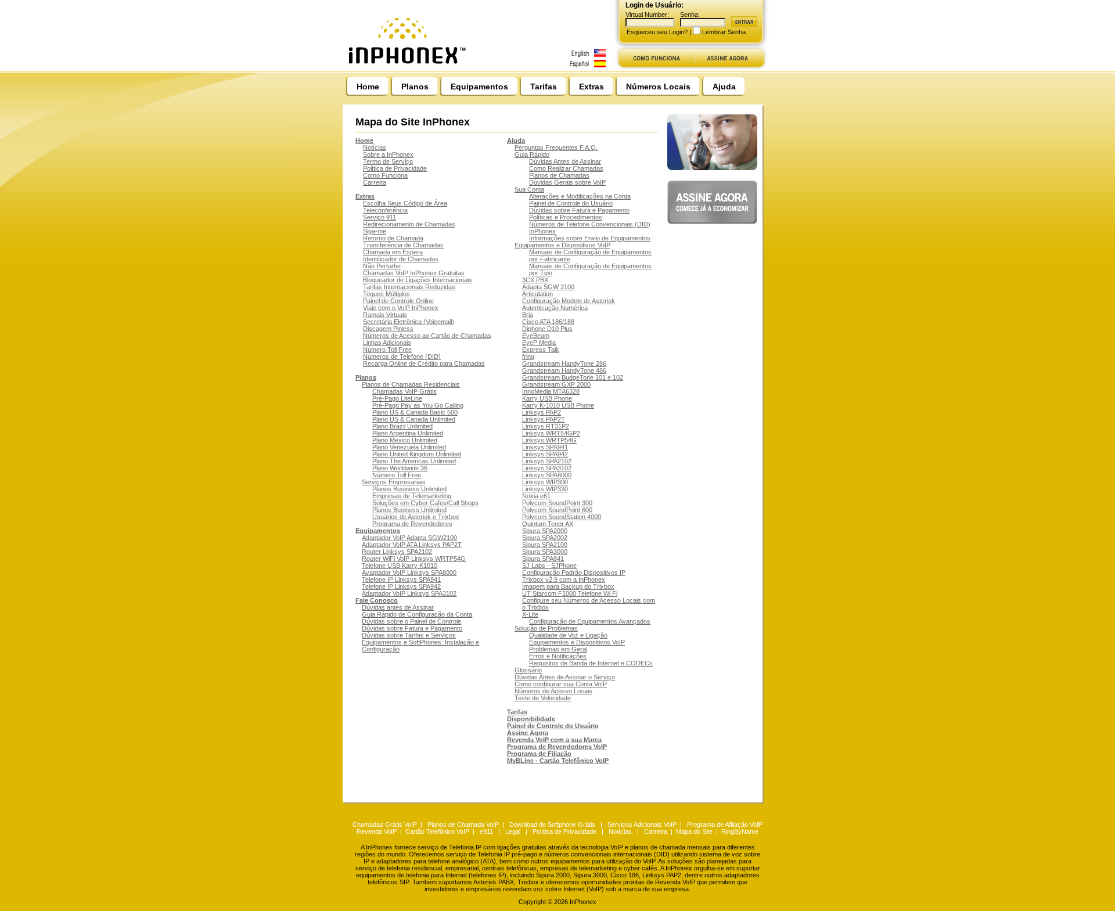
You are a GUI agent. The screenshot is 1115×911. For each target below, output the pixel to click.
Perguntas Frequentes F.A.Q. (556, 147)
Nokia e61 (536, 495)
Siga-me (374, 231)
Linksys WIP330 (545, 488)
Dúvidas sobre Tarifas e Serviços (409, 635)
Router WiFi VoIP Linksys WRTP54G (414, 558)
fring (528, 356)
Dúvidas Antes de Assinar (565, 161)
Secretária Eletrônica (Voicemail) (408, 321)
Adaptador (377, 593)
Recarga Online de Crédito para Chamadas (424, 363)
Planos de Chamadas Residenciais (411, 384)
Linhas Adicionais (387, 342)
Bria (527, 314)
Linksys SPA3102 (546, 467)
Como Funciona (385, 175)
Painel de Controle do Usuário (571, 203)
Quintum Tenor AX (547, 523)
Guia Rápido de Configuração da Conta (417, 614)
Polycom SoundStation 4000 (561, 516)
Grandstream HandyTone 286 (564, 363)
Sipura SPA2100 (544, 544)
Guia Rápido (532, 154)
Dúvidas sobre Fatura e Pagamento (412, 628)
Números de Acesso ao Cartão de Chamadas (427, 335)
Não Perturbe (382, 265)
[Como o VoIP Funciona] (654, 68)
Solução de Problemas (546, 628)
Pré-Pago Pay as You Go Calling (417, 405)
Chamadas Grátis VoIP (385, 824)
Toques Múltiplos (386, 293)
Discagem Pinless (388, 328)
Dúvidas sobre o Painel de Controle (411, 621)
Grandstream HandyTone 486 (564, 370)
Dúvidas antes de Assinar (398, 607)
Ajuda (724, 86)
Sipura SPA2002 (544, 537)
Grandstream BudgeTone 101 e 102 (572, 377)
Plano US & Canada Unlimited (413, 419)
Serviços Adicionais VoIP (642, 824)
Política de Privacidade (395, 168)
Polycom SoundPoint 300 (557, 502)
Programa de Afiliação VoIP (724, 824)
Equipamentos (479, 86)
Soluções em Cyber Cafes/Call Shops (425, 502)
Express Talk (540, 349)
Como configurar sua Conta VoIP (561, 683)
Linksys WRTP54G (549, 440)
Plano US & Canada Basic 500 (415, 412)
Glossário (528, 670)
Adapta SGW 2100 (548, 286)
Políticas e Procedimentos (565, 217)
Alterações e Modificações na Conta (580, 196)
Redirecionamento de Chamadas (409, 224)
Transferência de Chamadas (403, 245)
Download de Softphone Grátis (552, 824)
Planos (415, 86)
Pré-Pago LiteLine (397, 398)
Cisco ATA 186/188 (548, 321)
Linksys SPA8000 (546, 474)
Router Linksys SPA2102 (397, 551)
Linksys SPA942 (545, 454)
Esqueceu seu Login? (657, 31)
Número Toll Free (387, 349)
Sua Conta (529, 189)
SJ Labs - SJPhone (549, 565)
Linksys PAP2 (541, 412)
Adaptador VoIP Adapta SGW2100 (409, 537)
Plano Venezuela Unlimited (409, 447)
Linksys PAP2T (543, 419)
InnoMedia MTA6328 (551, 391)
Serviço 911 (379, 217)
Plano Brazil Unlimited (402, 426)
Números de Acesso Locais (553, 690)
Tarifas (543, 86)
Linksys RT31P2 (545, 426)
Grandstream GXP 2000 (556, 384)
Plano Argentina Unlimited (407, 433)
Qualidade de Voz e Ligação (568, 635)
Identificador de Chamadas (400, 258)
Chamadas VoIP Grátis (404, 391)
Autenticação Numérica (555, 307)
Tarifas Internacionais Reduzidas (409, 286)
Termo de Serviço (388, 161)
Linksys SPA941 (545, 447)
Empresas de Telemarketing (411, 495)
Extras (591, 86)
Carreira (374, 182)
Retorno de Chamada (393, 238)
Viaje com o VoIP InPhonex (400, 307)
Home (368, 86)
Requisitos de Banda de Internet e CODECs (591, 663)
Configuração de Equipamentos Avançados (589, 621)
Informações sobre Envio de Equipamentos (589, 238)
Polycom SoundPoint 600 (557, 509)
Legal (512, 831)
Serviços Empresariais (394, 481)
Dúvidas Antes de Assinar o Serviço (565, 677)
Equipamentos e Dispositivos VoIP (562, 245)
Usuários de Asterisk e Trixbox (415, 516)
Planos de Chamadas (559, 175)
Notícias (374, 147)
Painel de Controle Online (398, 300)
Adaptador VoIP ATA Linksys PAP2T (412, 544)
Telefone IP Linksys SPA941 (401, 579)
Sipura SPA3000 (544, 551)
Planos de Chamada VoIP (463, 824)
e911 (486, 831)
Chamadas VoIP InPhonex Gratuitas (414, 272)
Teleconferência (385, 210)
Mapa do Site (694, 831)
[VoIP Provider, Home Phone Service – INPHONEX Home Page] (480, 68)
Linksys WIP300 (545, 481)
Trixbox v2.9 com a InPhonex (563, 579)
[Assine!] (732, 68)
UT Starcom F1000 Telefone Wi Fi (569, 593)
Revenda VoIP (377, 831)
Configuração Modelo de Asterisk (568, 300)
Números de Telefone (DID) (402, 356)
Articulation (537, 293)
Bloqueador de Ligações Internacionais (417, 279)
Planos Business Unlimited (409, 488)
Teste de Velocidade (543, 697)
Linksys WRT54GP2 (551, 433)
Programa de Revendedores (412, 523)
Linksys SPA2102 (546, 461)
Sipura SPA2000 (544, 530)
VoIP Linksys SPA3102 (424, 593)
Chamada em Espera (393, 252)
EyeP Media (539, 342)
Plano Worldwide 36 (399, 467)
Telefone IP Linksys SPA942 (401, 586)
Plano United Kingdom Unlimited (416, 454)
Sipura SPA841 (543, 558)
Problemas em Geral (558, 649)
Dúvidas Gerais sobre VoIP (567, 182)
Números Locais (658, 86)
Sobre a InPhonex (388, 154)
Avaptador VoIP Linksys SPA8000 (409, 572)
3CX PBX (535, 279)
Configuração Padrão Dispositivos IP (573, 572)
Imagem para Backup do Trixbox (568, 586)
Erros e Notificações (558, 656)
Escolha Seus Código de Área (405, 203)
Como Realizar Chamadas (566, 168)
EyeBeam (535, 335)
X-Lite (530, 614)
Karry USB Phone (547, 398)
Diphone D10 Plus (547, 328)
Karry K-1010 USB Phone (558, 405)
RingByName (739, 831)
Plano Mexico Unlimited (404, 440)
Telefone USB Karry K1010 (399, 565)
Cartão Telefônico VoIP (437, 831)
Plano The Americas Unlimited (414, 461)
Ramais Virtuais (385, 314)
